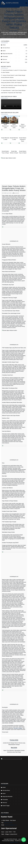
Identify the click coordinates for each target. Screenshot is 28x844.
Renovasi (5, 59)
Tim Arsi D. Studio (18, 728)
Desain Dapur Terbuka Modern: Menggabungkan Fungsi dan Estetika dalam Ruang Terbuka (14, 188)
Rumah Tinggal (6, 62)
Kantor (4, 50)
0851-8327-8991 (8, 822)
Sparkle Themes (14, 842)
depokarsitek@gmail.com (11, 825)
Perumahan (5, 56)
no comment (16, 193)
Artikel (4, 45)
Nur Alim (9, 193)
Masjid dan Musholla (7, 53)
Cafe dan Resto (6, 47)
